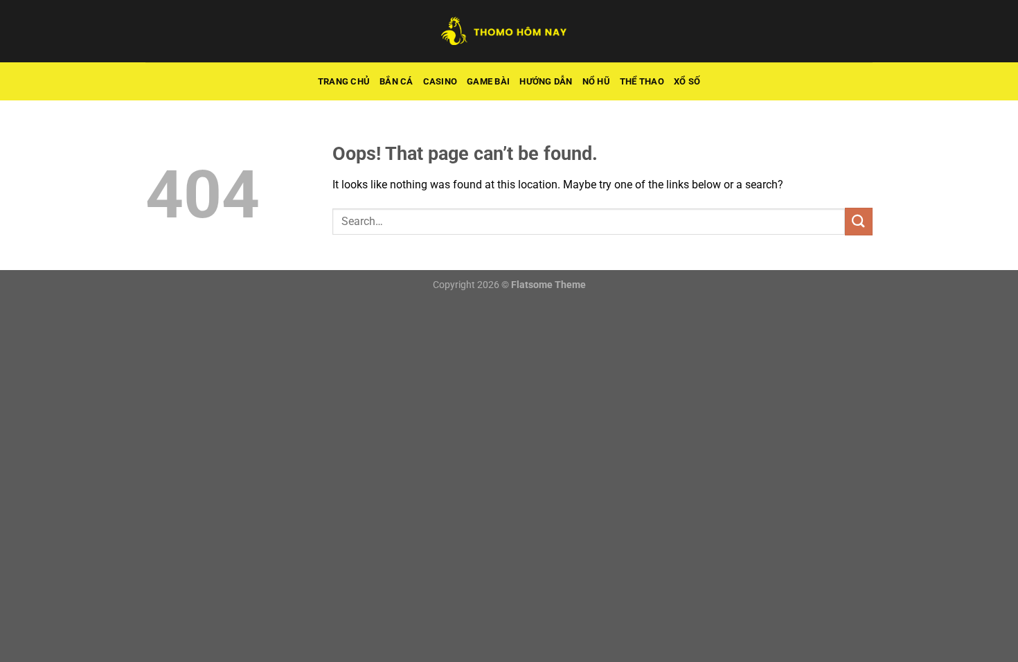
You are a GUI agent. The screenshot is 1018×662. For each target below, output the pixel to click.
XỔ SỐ (687, 81)
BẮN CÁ (396, 81)
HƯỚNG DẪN (545, 81)
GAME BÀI (488, 81)
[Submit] (859, 221)
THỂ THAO (642, 81)
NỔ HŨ (596, 81)
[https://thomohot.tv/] (509, 31)
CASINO (440, 81)
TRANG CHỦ (344, 81)
